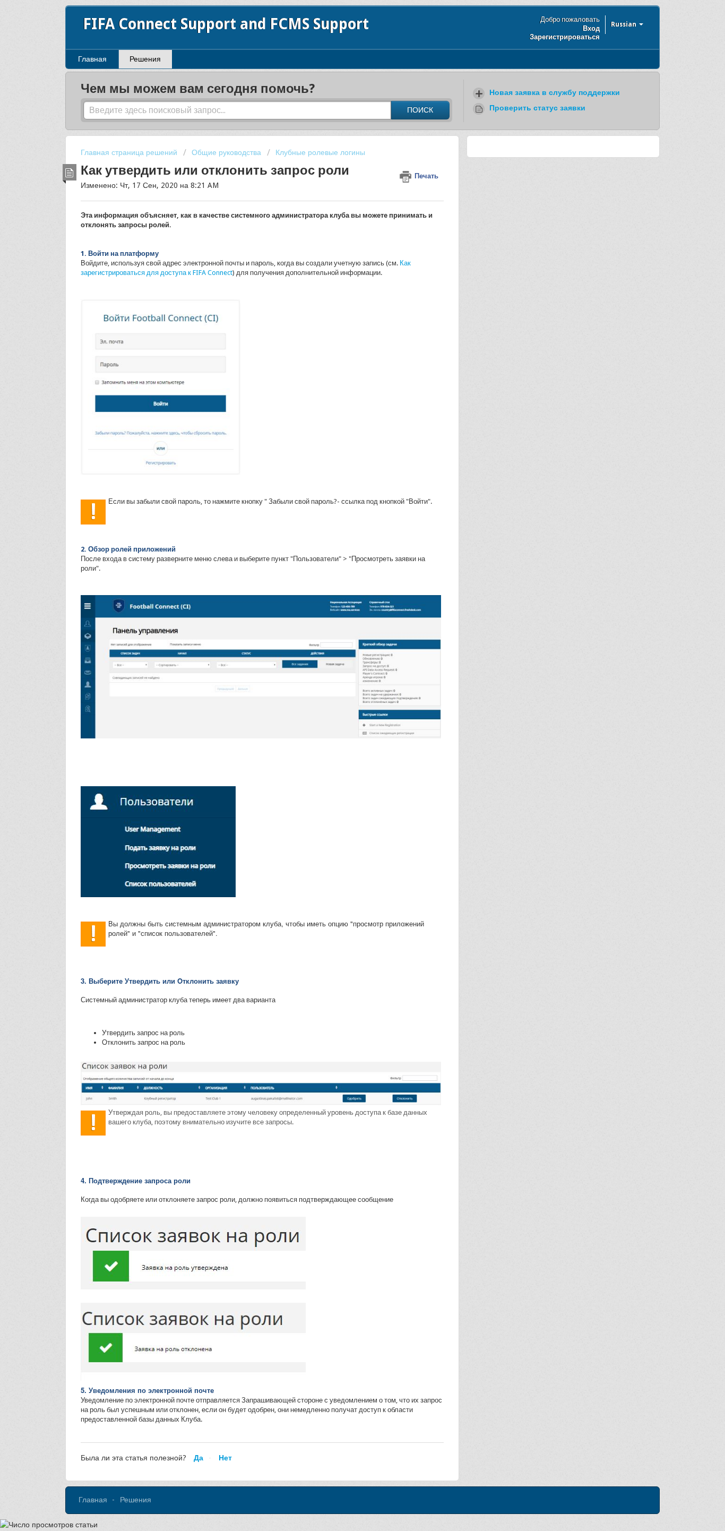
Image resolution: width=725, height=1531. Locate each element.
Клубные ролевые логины (320, 152)
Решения (145, 59)
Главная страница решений (130, 152)
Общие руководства (226, 152)
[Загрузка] (342, 645)
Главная (92, 59)
